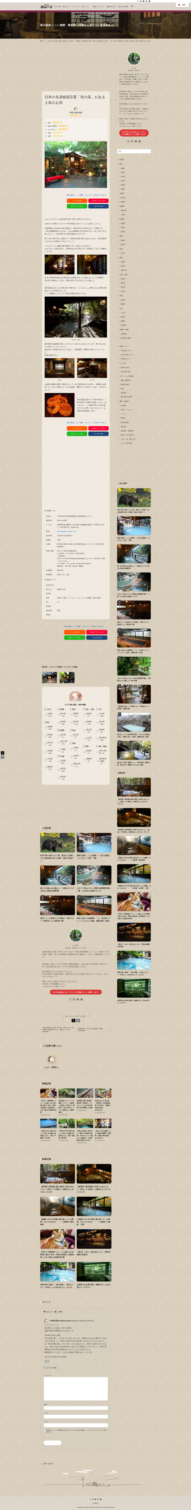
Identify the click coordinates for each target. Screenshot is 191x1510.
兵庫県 (123, 262)
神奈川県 (123, 210)
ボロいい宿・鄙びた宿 (128, 439)
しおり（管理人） (52, 1067)
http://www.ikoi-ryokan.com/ (66, 531)
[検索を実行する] (148, 151)
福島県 (123, 189)
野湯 (122, 388)
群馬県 (123, 202)
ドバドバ (123, 414)
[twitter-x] (137, 1)
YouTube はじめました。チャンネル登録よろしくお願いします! (134, 133)
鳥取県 (123, 279)
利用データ (51, 510)
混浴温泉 (123, 427)
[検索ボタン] (131, 6)
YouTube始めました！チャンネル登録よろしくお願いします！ (75, 992)
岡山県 (123, 287)
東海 (121, 236)
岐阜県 (123, 244)
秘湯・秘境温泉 (126, 380)
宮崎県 (123, 321)
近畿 (121, 257)
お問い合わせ (48, 1463)
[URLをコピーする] (78, 1020)
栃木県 (123, 198)
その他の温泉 (124, 422)
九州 (121, 308)
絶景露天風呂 (125, 384)
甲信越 (121, 219)
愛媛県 (123, 304)
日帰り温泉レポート (127, 355)
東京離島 (123, 334)
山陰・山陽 (123, 274)
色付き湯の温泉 (126, 372)
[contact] (149, 1)
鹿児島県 (123, 325)
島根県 (123, 283)
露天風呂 (123, 393)
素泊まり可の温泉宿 (127, 435)
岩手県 (123, 177)
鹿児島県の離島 (126, 338)
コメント (47, 1375)
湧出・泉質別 (124, 401)
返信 (47, 1361)
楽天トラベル (75, 206)
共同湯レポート (126, 359)
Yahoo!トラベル (97, 201)
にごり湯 (122, 363)
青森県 (123, 168)
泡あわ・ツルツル (126, 410)
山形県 (123, 181)
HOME (95, 1503)
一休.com (97, 206)
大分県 (123, 313)
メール (46, 1413)
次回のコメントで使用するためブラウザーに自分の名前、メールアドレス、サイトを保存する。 (76, 1431)
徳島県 (123, 300)
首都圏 (121, 206)
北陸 (121, 249)
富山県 (123, 253)
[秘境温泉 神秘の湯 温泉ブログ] (46, 6)
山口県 (123, 291)
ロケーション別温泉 (126, 376)
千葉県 (123, 215)
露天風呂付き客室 (126, 397)
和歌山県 (123, 270)
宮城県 (123, 185)
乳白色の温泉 (125, 367)
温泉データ (51, 579)
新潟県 (123, 232)
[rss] (146, 1)
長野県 (123, 227)
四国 (121, 295)
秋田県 (123, 172)
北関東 (121, 193)
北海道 (121, 159)
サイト (46, 1421)
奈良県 (123, 266)
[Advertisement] (75, 68)
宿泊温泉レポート (126, 351)
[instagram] (140, 1)
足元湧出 (123, 406)
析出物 (123, 418)
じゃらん (75, 201)
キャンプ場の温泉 (126, 443)
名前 (45, 1404)
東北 (121, 164)
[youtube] (143, 1)
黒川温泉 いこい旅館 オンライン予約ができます (86, 195)
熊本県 (123, 317)
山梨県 (123, 223)
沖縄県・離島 (124, 329)
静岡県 (123, 240)
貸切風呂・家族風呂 (127, 431)
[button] (73, 1020)
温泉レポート (124, 346)
